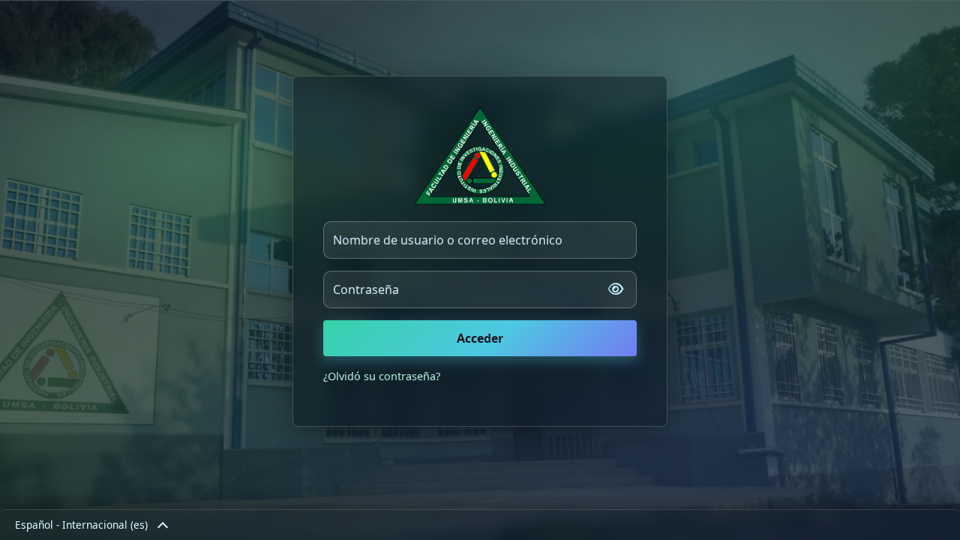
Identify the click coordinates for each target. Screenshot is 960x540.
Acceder (480, 338)
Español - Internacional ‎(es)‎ (81, 525)
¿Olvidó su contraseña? (381, 376)
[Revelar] (615, 289)
